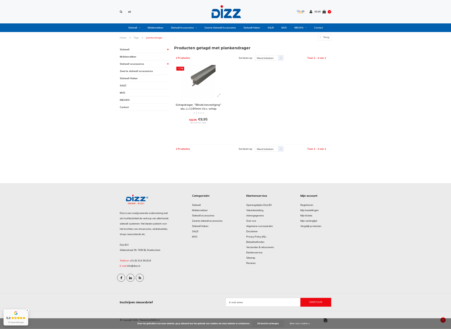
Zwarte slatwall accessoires (220, 27)
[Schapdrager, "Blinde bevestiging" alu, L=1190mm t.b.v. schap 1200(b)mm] (198, 82)
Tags (136, 37)
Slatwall (132, 27)
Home (123, 37)
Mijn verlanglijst (308, 220)
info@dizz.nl (133, 265)
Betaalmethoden (255, 242)
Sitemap (250, 257)
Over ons (251, 220)
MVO (284, 27)
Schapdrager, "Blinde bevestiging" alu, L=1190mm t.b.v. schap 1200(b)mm (198, 107)
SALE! (271, 27)
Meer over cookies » (300, 323)
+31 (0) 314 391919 (140, 260)
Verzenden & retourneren (260, 247)
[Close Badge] (27, 310)
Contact (318, 27)
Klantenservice (254, 252)
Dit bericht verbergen (268, 323)
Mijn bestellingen (309, 210)
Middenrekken (155, 27)
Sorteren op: (246, 57)
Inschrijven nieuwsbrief (136, 302)
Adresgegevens (255, 215)
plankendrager (154, 37)
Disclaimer (252, 231)
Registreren (306, 205)
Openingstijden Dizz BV (259, 205)
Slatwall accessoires (182, 27)
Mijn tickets (306, 215)
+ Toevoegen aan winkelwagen (198, 131)
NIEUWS (299, 27)
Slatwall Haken (251, 27)
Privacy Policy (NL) (256, 236)
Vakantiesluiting (254, 210)
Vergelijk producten (310, 226)
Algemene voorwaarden (259, 226)
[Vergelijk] (129, 11)
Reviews (251, 263)
